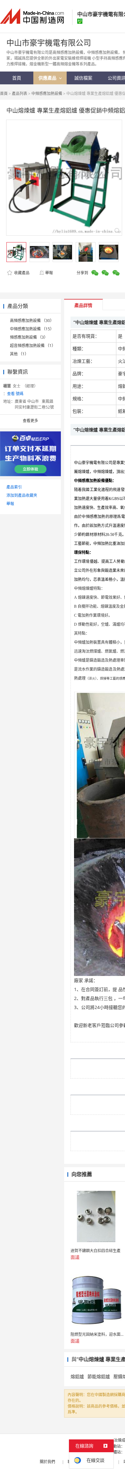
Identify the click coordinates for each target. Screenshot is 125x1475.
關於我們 (47, 1461)
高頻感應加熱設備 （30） (32, 320)
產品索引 (14, 487)
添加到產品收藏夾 (21, 495)
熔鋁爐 (77, 1376)
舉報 (49, 273)
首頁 (4, 93)
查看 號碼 (15, 393)
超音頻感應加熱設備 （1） (32, 345)
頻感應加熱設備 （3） (29, 337)
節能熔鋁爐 (99, 1376)
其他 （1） (19, 354)
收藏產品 (21, 273)
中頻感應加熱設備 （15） (32, 329)
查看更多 (30, 420)
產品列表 (19, 93)
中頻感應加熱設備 (46, 93)
